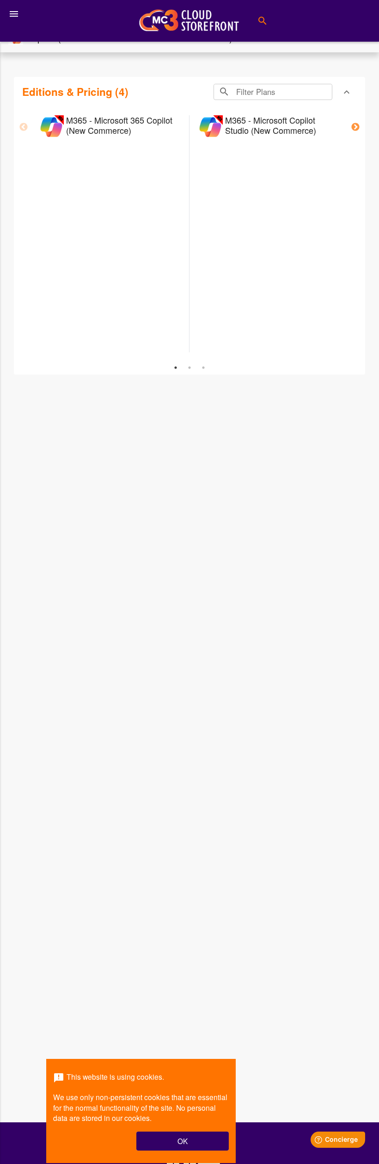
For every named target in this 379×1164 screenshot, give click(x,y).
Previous (23, 127)
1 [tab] (175, 367)
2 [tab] (189, 367)
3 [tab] (203, 367)
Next (355, 127)
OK (182, 1141)
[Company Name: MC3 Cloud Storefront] (189, 21)
